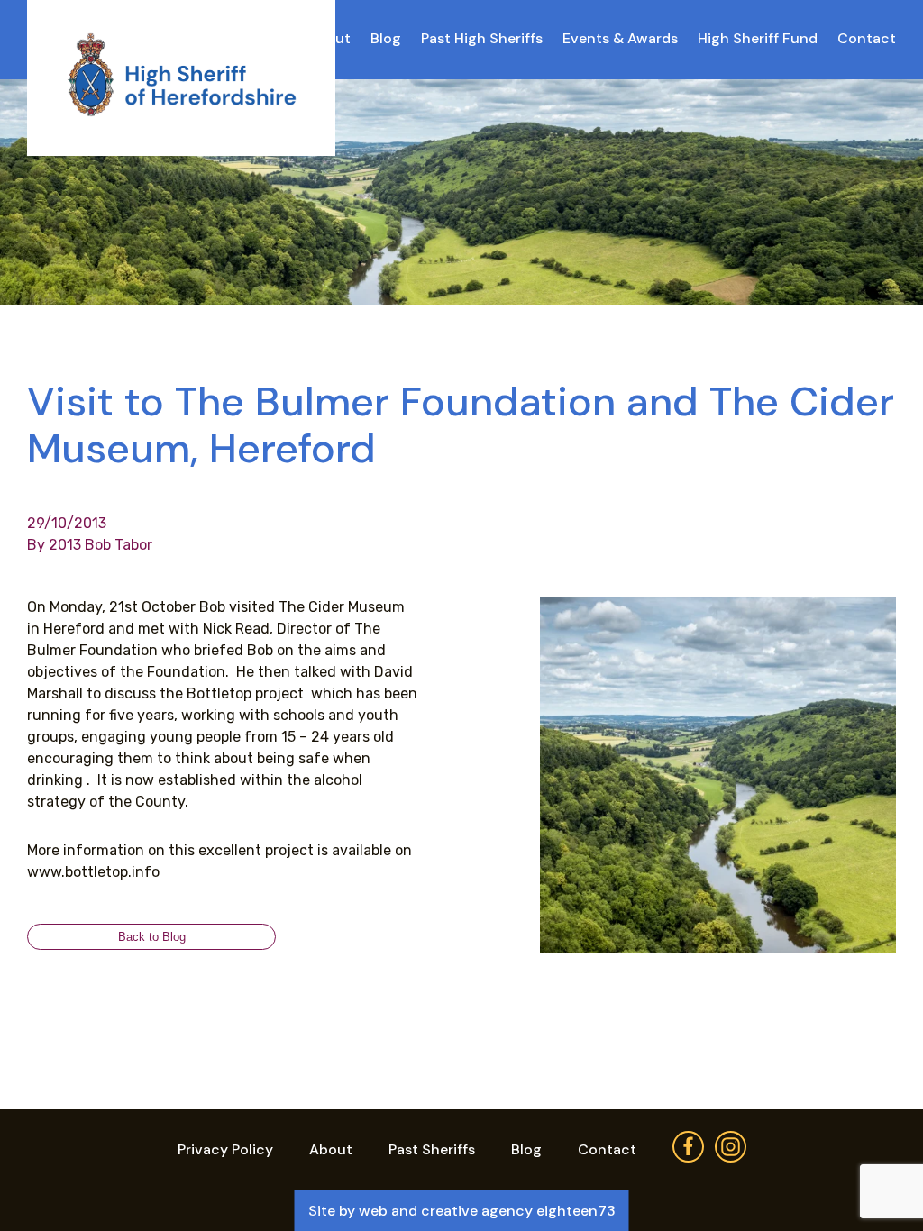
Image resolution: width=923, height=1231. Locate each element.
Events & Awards (620, 38)
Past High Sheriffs (482, 38)
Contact (866, 38)
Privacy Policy (225, 1149)
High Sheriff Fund (758, 38)
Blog (385, 38)
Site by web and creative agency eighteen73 (462, 1210)
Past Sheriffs (431, 1149)
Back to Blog (152, 937)
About (330, 1149)
